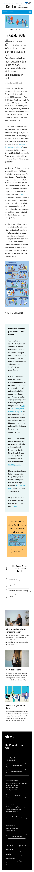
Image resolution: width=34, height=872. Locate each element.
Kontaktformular (17, 766)
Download (17, 551)
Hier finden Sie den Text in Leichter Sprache (20, 568)
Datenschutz (9, 849)
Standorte (17, 795)
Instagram (20, 851)
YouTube (19, 861)
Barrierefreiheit (10, 858)
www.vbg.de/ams (14, 464)
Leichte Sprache (15, 3)
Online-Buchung (17, 817)
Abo (4, 3)
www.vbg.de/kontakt (12, 758)
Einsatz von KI (9, 863)
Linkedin (19, 856)
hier (22, 405)
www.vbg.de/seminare (18, 807)
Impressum (9, 845)
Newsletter (8, 3)
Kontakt (8, 854)
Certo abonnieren (16, 772)
